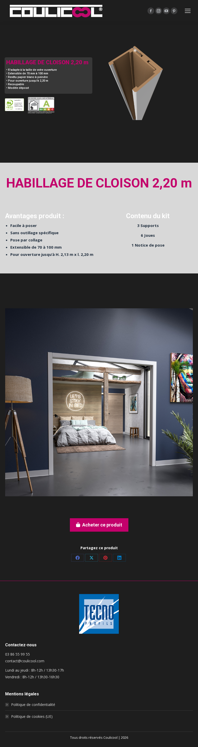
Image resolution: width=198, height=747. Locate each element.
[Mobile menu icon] (188, 11)
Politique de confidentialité (33, 704)
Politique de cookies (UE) (32, 716)
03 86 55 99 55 (17, 654)
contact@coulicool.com (24, 660)
